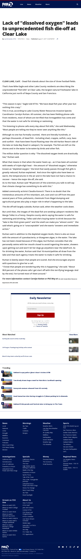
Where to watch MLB (9, 512)
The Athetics (67, 444)
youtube (62, 547)
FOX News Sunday (8, 447)
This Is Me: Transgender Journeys (30, 480)
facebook (66, 547)
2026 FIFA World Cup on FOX (71, 427)
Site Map (25, 529)
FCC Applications (28, 534)
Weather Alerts (47, 426)
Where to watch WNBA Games (9, 531)
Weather (47, 423)
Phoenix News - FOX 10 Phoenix (70, 464)
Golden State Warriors (70, 432)
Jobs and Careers (28, 508)
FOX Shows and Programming (28, 513)
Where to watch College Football (10, 508)
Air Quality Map (48, 432)
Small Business (47, 464)
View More (73, 335)
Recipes (25, 433)
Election (4, 450)
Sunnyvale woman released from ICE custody (30, 388)
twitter (77, 547)
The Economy (47, 462)
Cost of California (8, 464)
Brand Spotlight (27, 495)
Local (4, 426)
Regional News (69, 456)
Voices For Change (29, 488)
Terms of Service (42, 326)
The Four (25, 463)
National (5, 428)
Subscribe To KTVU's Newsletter (29, 526)
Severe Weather (48, 440)
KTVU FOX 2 (21, 39)
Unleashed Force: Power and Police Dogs (9, 470)
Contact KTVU (27, 510)
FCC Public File (27, 532)
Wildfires (5, 435)
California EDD (7, 459)
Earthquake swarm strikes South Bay (13, 339)
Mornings (27, 423)
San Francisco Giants (69, 435)
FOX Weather (47, 444)
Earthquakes (47, 437)
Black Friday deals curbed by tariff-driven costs (17, 356)
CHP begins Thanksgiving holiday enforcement (17, 347)
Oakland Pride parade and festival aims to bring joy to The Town (37, 404)
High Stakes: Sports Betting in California (29, 467)
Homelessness (7, 462)
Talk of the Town (28, 477)
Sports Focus (27, 475)
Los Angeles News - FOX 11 (69, 460)
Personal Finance (48, 459)
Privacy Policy (42, 324)
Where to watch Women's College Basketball (8, 526)
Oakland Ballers (68, 442)
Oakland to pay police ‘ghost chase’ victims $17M (31, 372)
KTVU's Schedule (28, 516)
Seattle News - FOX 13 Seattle (70, 468)
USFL (64, 451)
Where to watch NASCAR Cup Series (8, 515)
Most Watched (8, 334)
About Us (27, 500)
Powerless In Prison (8, 466)
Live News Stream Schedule (28, 520)
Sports (66, 423)
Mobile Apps (27, 523)
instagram (70, 547)
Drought (5, 433)
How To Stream (28, 503)
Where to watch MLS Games (9, 536)
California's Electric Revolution (29, 460)
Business (5, 438)
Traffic (25, 428)
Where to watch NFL (9, 505)
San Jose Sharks (68, 447)
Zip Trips (25, 426)
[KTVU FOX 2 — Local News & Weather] (8, 4)
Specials (26, 456)
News (27, 39)
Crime (4, 431)
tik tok (74, 547)
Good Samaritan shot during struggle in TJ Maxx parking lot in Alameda (40, 396)
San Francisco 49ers (69, 430)
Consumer (5, 440)
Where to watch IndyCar (10, 518)
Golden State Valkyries (70, 437)
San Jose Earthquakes (70, 449)
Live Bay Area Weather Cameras (50, 429)
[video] (74, 340)
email (59, 547)
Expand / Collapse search (77, 4)
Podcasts (5, 443)
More (47, 4)
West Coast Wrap (8, 445)
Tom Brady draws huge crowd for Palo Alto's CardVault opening (37, 380)
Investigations (8, 456)
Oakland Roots (68, 440)
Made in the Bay (28, 470)
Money (46, 456)
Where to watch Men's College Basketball (9, 521)
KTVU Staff (26, 505)
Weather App (47, 442)
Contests (25, 431)
